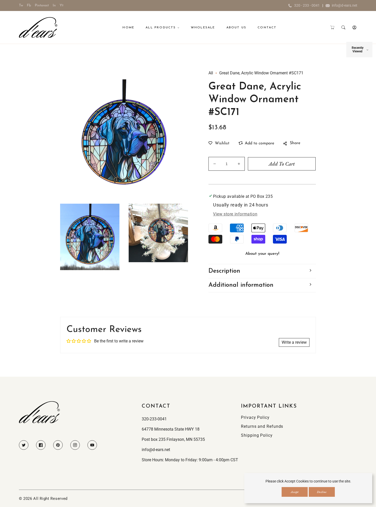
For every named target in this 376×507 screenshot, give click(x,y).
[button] (332, 27)
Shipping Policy (257, 435)
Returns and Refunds (262, 426)
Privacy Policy (255, 417)
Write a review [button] (294, 342)
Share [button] (295, 143)
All (210, 73)
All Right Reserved (50, 498)
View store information (235, 214)
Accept (294, 492)
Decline (321, 492)
